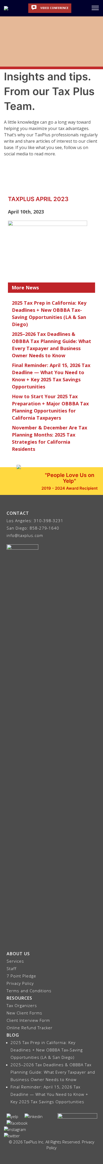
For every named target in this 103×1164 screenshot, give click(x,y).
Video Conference (54, 8)
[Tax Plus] (6, 8)
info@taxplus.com (25, 535)
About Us (18, 954)
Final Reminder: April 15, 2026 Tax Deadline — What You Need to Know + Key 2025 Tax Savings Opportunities (49, 1094)
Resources (19, 998)
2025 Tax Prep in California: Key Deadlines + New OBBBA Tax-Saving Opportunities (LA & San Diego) (47, 1050)
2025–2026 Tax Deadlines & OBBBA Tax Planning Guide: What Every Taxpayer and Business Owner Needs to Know (53, 1072)
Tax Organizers (22, 1005)
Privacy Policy (20, 983)
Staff (11, 968)
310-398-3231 (48, 520)
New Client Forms (24, 1012)
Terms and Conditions (29, 990)
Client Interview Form (28, 1020)
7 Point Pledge (21, 975)
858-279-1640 (44, 528)
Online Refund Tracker (30, 1027)
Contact (18, 513)
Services (15, 961)
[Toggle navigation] (95, 7)
